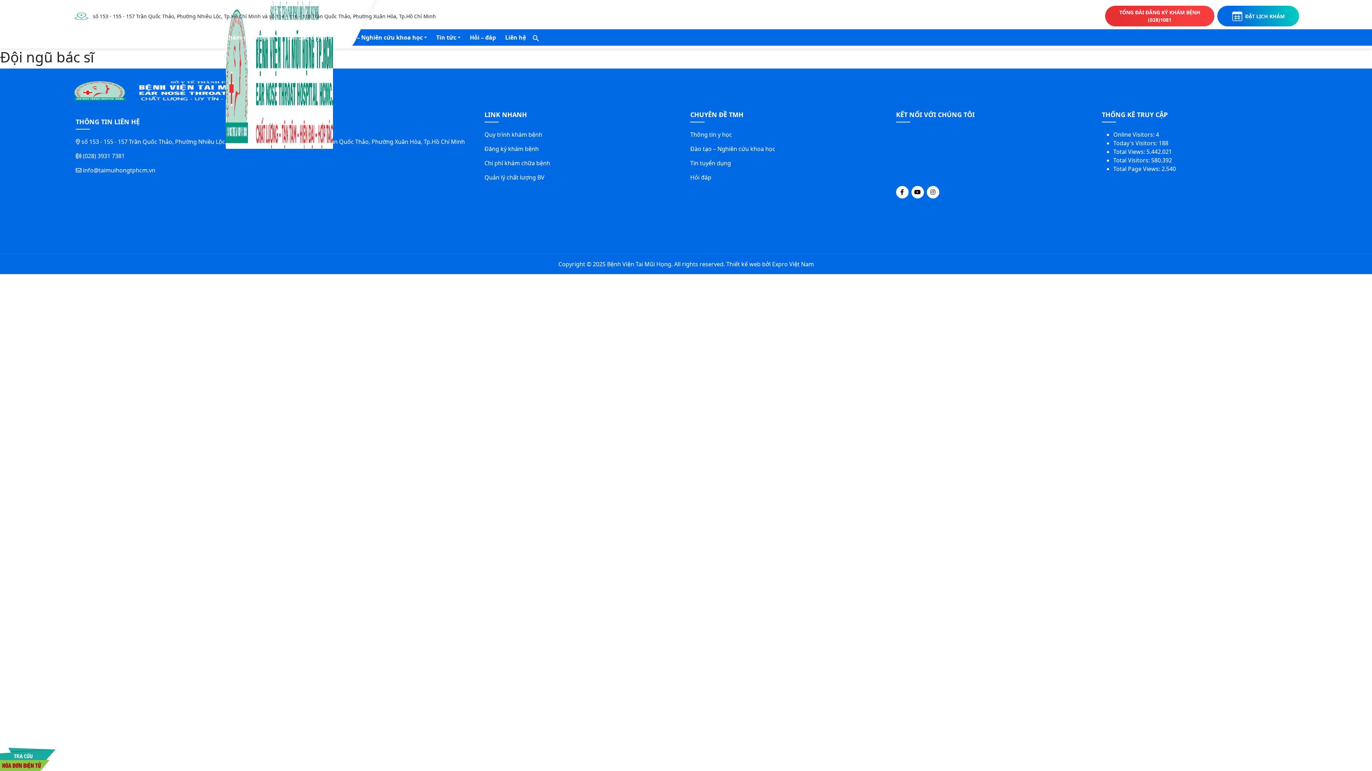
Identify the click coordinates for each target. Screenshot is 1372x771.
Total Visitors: (1132, 160)
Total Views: (1130, 152)
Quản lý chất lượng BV (514, 177)
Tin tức (446, 37)
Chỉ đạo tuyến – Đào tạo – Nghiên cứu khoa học (355, 37)
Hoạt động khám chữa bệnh (234, 37)
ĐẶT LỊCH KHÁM (1265, 16)
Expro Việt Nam (793, 264)
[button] (536, 37)
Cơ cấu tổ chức (159, 37)
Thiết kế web (743, 264)
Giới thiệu (110, 37)
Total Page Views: (1137, 169)
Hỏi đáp (700, 177)
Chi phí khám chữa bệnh (517, 163)
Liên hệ (515, 37)
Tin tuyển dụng (710, 163)
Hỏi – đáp (483, 37)
